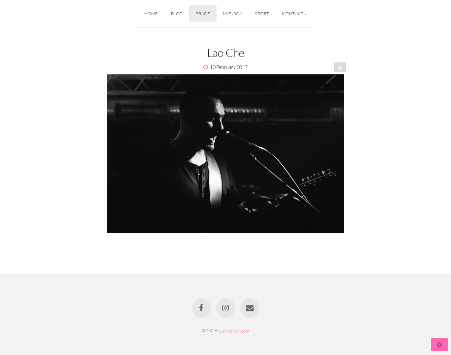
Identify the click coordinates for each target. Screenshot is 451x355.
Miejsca (232, 13)
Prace (202, 13)
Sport (262, 13)
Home (151, 13)
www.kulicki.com (233, 330)
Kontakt (292, 13)
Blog (177, 13)
